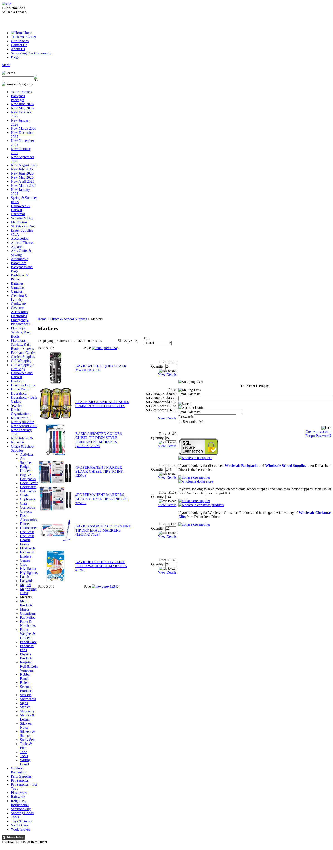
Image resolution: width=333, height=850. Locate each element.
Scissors (25, 695)
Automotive (19, 259)
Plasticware (19, 793)
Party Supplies (21, 776)
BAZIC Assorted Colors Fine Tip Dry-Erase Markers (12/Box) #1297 (103, 530)
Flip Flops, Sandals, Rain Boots (21, 332)
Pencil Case (28, 642)
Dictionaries (28, 528)
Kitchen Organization (20, 412)
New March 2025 (23, 185)
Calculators (28, 491)
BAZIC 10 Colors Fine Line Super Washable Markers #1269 (101, 566)
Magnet (25, 585)
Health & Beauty (23, 385)
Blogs (15, 57)
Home (27, 33)
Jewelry (16, 405)
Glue (23, 564)
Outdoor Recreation (18, 770)
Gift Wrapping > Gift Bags (22, 367)
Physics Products (26, 656)
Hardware (18, 381)
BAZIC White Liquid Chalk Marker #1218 (101, 368)
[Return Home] (7, 4)
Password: (185, 417)
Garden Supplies (23, 357)
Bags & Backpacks (28, 477)
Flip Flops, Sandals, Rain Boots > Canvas (22, 344)
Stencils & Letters (27, 717)
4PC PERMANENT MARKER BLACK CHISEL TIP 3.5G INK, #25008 (99, 471)
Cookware (18, 304)
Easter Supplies (22, 230)
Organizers (28, 613)
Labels (24, 577)
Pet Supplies (20, 780)
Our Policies (20, 41)
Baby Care (18, 263)
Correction (27, 507)
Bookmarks (28, 487)
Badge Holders (25, 469)
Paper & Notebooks (28, 623)
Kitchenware (20, 418)
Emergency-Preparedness (20, 322)
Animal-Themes (22, 242)
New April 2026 (22, 422)
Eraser (24, 544)
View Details (167, 374)
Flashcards (27, 548)
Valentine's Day (22, 218)
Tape (23, 752)
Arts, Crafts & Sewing (21, 253)
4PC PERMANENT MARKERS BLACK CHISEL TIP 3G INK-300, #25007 (101, 499)
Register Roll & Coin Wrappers (29, 666)
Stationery (27, 711)
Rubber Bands (25, 676)
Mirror (24, 609)
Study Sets (27, 740)
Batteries (17, 283)
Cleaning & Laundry (19, 298)
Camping (17, 287)
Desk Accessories (28, 518)
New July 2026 (22, 438)
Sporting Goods (22, 813)
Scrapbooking (21, 809)
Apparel (16, 247)
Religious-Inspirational (20, 803)
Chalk (24, 495)
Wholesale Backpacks (241, 465)
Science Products (26, 689)
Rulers (24, 683)
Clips (23, 503)
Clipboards (28, 499)
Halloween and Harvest (22, 375)
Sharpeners (28, 699)
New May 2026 (22, 108)
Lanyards (26, 581)
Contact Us (19, 45)
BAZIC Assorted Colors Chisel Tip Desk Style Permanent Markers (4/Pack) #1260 (98, 440)
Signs (24, 703)
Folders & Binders (27, 554)
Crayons (26, 511)
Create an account (318, 431)
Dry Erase (27, 532)
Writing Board (25, 762)
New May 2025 (22, 177)
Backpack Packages (18, 98)
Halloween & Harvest (20, 208)
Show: (122, 340)
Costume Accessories (19, 310)
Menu (6, 65)
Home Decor (20, 389)
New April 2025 (22, 181)
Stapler (25, 707)
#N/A (15, 234)
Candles (16, 291)
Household (19, 393)
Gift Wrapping (21, 361)
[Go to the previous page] (101, 348)
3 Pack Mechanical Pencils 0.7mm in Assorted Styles (102, 404)
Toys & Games (21, 821)
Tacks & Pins (26, 746)
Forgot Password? (318, 436)
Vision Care (19, 825)
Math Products (26, 603)
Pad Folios (27, 617)
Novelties (17, 442)
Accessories (19, 238)
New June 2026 (22, 104)
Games (25, 560)
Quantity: (157, 366)
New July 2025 (22, 169)
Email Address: (189, 394)
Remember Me (193, 422)
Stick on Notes (26, 725)
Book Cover (29, 483)
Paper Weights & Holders (27, 634)
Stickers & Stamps (27, 733)
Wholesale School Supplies (285, 465)
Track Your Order (23, 37)
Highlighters (29, 573)
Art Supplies (26, 461)
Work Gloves (20, 829)
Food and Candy (23, 352)
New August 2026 (24, 426)
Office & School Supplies (22, 448)
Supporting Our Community (31, 53)
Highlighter (28, 568)
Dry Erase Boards (27, 538)
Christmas (18, 214)
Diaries (25, 524)
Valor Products (21, 92)
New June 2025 (22, 173)
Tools (24, 756)
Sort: (147, 338)
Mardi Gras (19, 222)
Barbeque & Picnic (19, 277)
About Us (18, 49)
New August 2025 (24, 165)
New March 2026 (23, 128)
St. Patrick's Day (23, 226)
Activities (27, 454)
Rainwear (18, 797)
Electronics (19, 316)
